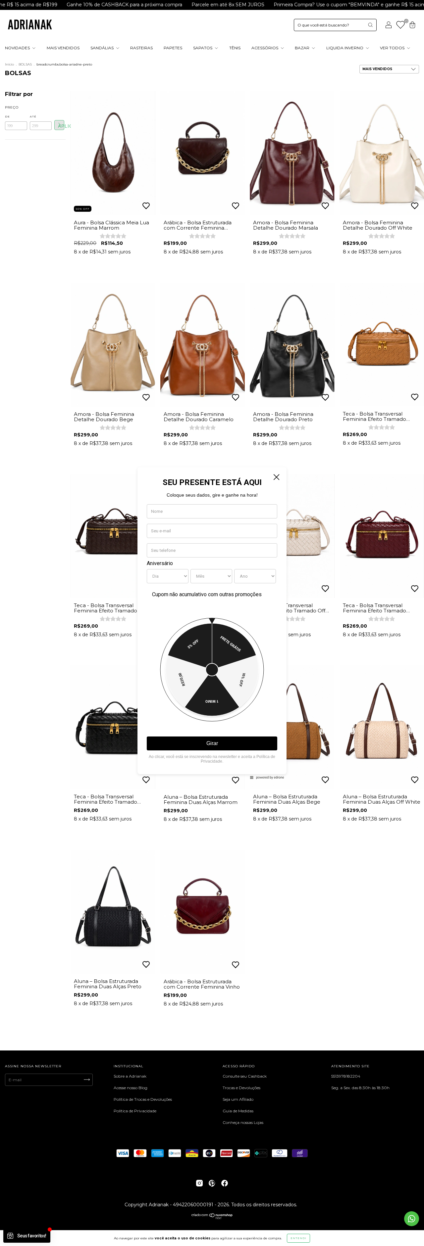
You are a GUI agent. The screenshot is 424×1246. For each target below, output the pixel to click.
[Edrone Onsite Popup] (212, 623)
